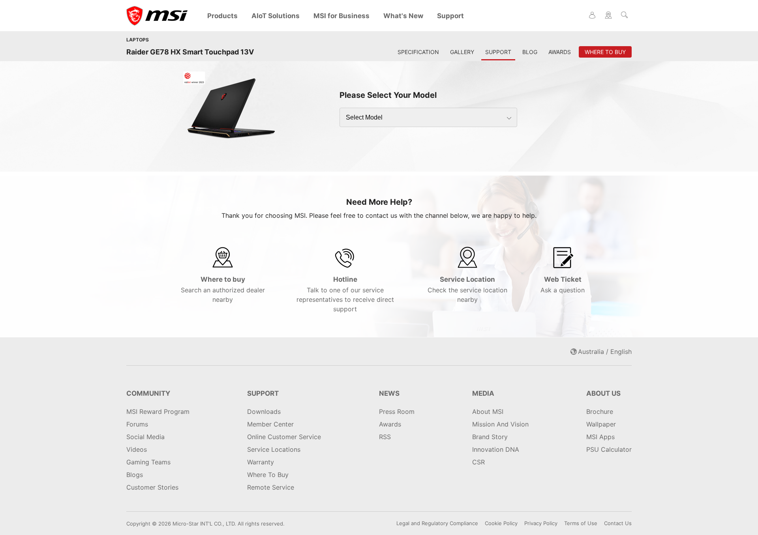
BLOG (529, 52)
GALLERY (462, 52)
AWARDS (559, 52)
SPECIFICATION (418, 52)
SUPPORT (498, 52)
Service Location (467, 289)
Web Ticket (562, 284)
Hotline (345, 294)
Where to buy (223, 289)
